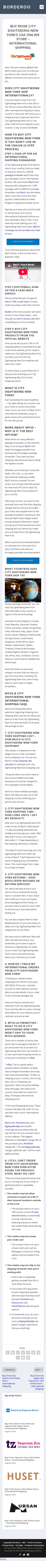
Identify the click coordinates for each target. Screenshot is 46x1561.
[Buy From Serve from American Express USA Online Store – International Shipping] (23, 1410)
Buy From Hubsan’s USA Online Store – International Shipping (22, 1521)
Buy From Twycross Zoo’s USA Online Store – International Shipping (22, 1458)
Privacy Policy (8, 1545)
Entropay (16, 1251)
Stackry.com (17, 1302)
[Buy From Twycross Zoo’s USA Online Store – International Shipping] (23, 1444)
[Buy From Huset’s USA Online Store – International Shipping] (23, 1475)
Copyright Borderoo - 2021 (14, 1542)
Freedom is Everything (34, 1545)
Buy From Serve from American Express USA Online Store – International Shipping (19, 1425)
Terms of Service (34, 1542)
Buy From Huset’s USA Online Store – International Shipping (22, 1490)
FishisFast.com (27, 1299)
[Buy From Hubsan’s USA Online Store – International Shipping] (23, 1507)
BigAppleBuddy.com (28, 1321)
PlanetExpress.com (21, 1306)
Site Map (19, 1545)
